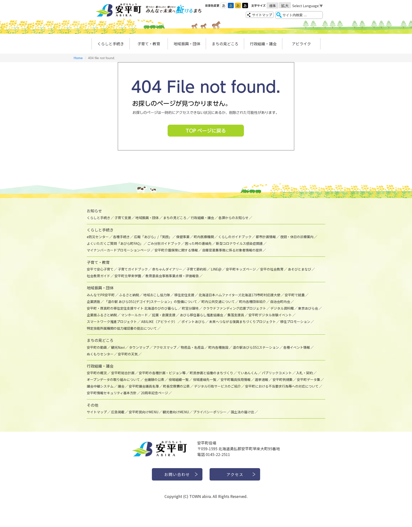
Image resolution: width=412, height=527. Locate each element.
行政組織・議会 (263, 43)
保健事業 (183, 236)
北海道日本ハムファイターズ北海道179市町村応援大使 (239, 294)
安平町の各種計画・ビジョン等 (162, 372)
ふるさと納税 (129, 294)
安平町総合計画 (122, 372)
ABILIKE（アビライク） (159, 321)
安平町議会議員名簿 (144, 386)
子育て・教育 (148, 43)
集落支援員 (235, 314)
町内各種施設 (218, 347)
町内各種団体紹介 (252, 301)
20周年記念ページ (154, 392)
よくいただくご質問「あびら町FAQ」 (115, 243)
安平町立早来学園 (127, 275)
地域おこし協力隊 (156, 294)
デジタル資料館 (282, 308)
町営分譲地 (190, 308)
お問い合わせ (177, 474)
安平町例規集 (283, 379)
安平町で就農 (295, 294)
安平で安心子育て (100, 269)
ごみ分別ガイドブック (164, 243)
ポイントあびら (193, 321)
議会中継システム (100, 386)
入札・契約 (304, 372)
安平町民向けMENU (143, 411)
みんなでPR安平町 (101, 294)
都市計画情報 (266, 236)
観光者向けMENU (176, 411)
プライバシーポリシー (210, 411)
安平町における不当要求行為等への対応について (282, 386)
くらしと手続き (110, 43)
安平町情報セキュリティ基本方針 (112, 392)
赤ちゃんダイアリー (167, 269)
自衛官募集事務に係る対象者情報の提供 (232, 250)
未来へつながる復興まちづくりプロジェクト (242, 321)
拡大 (285, 5)
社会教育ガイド (98, 275)
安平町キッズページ (241, 269)
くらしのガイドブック (235, 236)
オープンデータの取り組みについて (113, 379)
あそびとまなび (299, 269)
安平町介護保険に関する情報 (176, 250)
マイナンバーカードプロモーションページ (118, 250)
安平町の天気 (128, 354)
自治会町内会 (280, 301)
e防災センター (98, 236)
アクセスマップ (164, 347)
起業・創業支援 (163, 314)
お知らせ (94, 211)
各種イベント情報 (296, 347)
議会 (121, 386)
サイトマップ (262, 14)
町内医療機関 (204, 236)
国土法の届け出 (242, 411)
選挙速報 (261, 379)
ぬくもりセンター (100, 354)
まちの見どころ (225, 43)
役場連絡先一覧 (204, 379)
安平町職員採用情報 (236, 379)
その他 (92, 405)
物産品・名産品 (192, 347)
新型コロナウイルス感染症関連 (239, 243)
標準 (272, 5)
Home (78, 58)
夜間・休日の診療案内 (297, 236)
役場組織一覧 (179, 379)
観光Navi (118, 347)
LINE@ (216, 269)
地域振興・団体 (187, 43)
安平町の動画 (97, 347)
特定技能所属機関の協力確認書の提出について (122, 328)
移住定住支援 (184, 294)
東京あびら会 (308, 308)
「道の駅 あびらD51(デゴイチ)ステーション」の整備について (150, 301)
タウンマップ (139, 347)
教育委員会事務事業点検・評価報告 (172, 275)
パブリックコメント (277, 372)
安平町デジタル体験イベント (270, 314)
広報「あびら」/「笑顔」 (153, 236)
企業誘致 (93, 301)
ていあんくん (247, 372)
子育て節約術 (196, 269)
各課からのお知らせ (233, 217)
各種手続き (121, 236)
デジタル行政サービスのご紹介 (217, 386)
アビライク (301, 43)
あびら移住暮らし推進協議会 (201, 314)
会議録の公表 (154, 379)
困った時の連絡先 (198, 243)
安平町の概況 (97, 372)
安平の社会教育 (271, 269)
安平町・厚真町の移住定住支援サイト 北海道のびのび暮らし (132, 308)
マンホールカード (134, 314)
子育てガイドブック (133, 269)
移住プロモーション (295, 321)
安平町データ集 (308, 379)
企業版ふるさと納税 (102, 314)
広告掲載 (117, 411)
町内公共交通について (218, 301)
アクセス (235, 474)
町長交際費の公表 (176, 386)
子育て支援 (122, 217)
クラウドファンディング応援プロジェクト (234, 308)
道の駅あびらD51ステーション (256, 347)
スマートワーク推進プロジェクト (112, 321)
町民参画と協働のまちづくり (211, 372)
